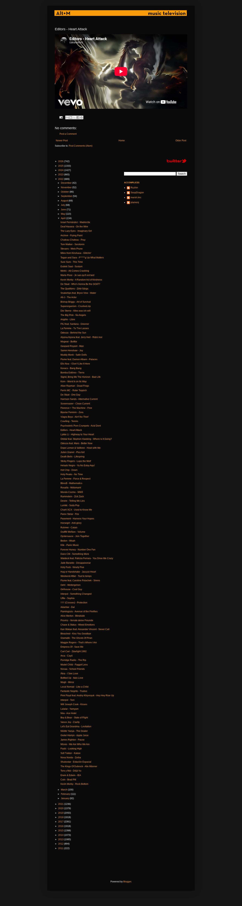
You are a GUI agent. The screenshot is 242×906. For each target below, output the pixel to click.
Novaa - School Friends (72, 669)
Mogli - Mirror (67, 682)
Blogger (127, 881)
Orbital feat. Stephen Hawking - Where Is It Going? (86, 439)
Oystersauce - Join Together (74, 536)
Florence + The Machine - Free (76, 408)
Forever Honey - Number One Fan (77, 549)
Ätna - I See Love (69, 673)
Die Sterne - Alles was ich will (75, 310)
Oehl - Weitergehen (70, 585)
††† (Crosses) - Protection (73, 602)
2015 (61, 830)
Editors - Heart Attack (71, 430)
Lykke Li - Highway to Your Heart (77, 434)
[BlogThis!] (71, 117)
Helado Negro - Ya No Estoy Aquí (77, 465)
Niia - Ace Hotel (68, 713)
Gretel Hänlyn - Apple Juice (74, 735)
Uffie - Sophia (67, 598)
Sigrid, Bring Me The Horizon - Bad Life (80, 377)
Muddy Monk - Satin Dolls (73, 355)
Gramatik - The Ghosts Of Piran (76, 638)
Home (122, 140)
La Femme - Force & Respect (75, 478)
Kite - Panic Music (69, 545)
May (63, 214)
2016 (61, 826)
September (67, 196)
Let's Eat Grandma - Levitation (75, 726)
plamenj (135, 202)
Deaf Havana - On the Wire (74, 226)
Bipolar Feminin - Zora (71, 412)
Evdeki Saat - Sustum (71, 266)
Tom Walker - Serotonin (72, 244)
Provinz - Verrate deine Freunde (76, 620)
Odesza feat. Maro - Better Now (76, 443)
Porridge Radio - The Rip (73, 660)
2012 (61, 843)
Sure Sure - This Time (71, 262)
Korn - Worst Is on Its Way (73, 381)
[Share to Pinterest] (81, 117)
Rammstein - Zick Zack (72, 496)
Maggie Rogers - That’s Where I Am (78, 642)
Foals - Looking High (71, 748)
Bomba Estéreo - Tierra (72, 372)
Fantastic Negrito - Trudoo (73, 691)
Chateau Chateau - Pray (72, 240)
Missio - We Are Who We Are (75, 744)
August (65, 200)
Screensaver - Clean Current (75, 403)
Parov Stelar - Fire (69, 514)
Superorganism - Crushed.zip (75, 306)
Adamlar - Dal (67, 607)
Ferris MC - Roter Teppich (73, 390)
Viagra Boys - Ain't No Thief (74, 417)
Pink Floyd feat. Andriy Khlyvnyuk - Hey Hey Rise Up (87, 695)
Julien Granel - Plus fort (72, 452)
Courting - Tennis (69, 421)
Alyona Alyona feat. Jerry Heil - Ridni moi (81, 337)
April (63, 218)
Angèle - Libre (67, 319)
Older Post (180, 140)
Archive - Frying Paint (71, 235)
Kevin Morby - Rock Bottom (74, 784)
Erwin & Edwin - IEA (70, 775)
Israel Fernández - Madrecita (75, 222)
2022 (61, 179)
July (63, 205)
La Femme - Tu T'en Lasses (74, 328)
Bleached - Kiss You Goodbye (75, 633)
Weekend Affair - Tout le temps (76, 576)
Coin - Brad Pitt (68, 779)
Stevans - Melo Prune (71, 248)
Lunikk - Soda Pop (69, 505)
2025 (61, 166)
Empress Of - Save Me (71, 647)
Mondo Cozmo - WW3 (71, 492)
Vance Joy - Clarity (70, 722)
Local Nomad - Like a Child (74, 686)
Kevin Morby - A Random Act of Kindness (81, 279)
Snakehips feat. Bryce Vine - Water (78, 293)
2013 (61, 839)
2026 (61, 161)
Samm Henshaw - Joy (71, 350)
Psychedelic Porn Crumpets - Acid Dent (80, 425)
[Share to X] (74, 117)
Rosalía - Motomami (70, 487)
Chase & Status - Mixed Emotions (77, 624)
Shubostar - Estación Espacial (75, 762)
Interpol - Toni (67, 700)
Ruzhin (134, 187)
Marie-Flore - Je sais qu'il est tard (77, 275)
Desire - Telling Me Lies (72, 501)
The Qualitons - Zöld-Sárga (74, 288)
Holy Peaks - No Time (71, 474)
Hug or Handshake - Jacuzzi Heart (78, 571)
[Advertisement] (123, 864)
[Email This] (67, 117)
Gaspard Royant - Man (72, 346)
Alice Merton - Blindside (72, 616)
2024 (61, 170)
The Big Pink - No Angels (73, 315)
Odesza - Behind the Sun (73, 332)
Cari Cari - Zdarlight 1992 (73, 651)
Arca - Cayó (66, 655)
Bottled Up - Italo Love (71, 678)
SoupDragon (137, 192)
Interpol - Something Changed (76, 594)
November (66, 187)
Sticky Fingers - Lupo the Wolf (75, 461)
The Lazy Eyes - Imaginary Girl (76, 231)
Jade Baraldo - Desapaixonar (75, 563)
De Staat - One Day (70, 394)
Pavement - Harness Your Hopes (77, 518)
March (64, 789)
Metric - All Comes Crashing (74, 271)
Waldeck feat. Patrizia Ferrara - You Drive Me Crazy (86, 558)
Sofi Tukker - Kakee (70, 753)
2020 (61, 808)
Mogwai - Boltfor (68, 341)
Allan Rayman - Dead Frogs (74, 386)
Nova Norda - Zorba (70, 757)
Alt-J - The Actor (68, 297)
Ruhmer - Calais (68, 527)
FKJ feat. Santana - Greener (74, 324)
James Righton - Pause (72, 739)
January (65, 798)
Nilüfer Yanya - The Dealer (74, 731)
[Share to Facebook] (78, 117)
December (66, 183)
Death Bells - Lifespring (72, 456)
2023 (61, 174)
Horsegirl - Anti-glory (70, 523)
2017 (61, 821)
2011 (61, 848)
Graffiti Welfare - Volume (72, 532)
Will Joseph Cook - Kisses (73, 704)
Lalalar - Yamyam (69, 709)
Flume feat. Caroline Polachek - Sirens (80, 580)
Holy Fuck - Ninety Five (72, 567)
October (65, 191)
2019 (61, 813)
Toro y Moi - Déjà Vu (70, 770)
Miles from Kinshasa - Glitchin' (75, 253)
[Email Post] (60, 117)
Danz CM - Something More (74, 554)
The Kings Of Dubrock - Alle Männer (78, 766)
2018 (61, 817)
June (64, 209)
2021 (61, 804)
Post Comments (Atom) (80, 146)
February (66, 794)
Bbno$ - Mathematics (71, 483)
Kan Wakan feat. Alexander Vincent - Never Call (84, 629)
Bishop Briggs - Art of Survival (75, 302)
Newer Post (62, 140)
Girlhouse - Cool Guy (71, 589)
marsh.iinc (136, 197)
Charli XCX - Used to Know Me (76, 509)
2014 (61, 835)
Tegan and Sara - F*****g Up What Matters (82, 257)
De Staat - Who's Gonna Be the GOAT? (80, 284)
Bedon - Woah (67, 540)
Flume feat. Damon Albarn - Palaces (78, 359)
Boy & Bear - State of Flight (74, 717)
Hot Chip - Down (69, 470)
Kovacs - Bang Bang (70, 368)
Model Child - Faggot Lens (74, 664)
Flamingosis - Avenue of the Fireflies (79, 611)
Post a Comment (68, 134)
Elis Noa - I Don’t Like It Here (75, 363)
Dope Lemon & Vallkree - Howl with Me (80, 448)
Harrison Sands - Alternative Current (79, 399)
